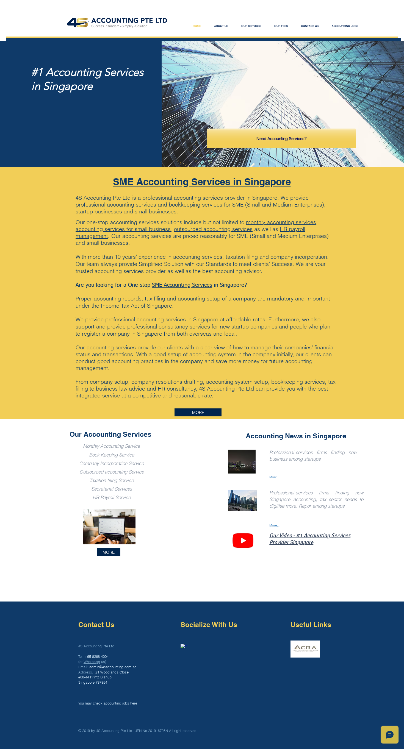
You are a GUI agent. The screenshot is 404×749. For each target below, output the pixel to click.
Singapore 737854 (92, 682)
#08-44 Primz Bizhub (95, 677)
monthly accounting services (281, 222)
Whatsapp (92, 661)
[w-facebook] (184, 647)
